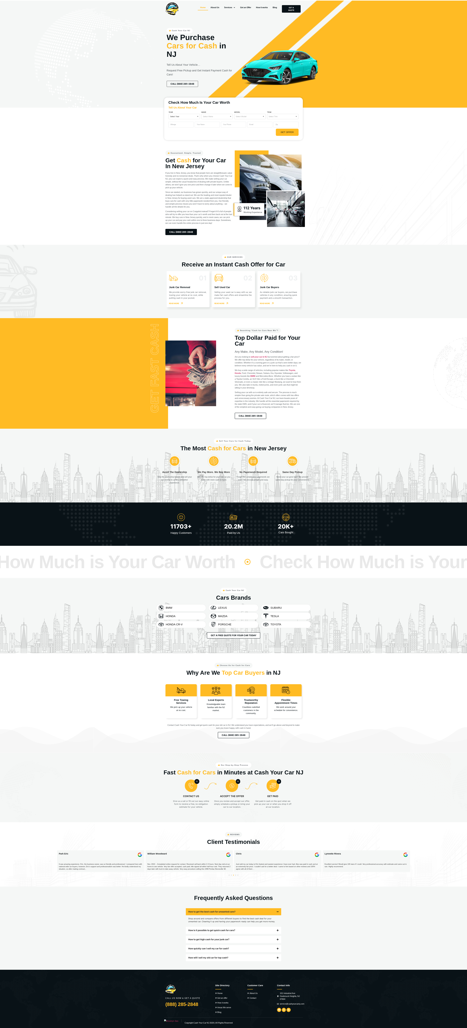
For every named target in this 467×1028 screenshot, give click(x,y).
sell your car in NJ (259, 357)
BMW (252, 376)
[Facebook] (279, 1010)
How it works (262, 7)
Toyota (292, 370)
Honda (238, 373)
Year (171, 112)
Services (228, 7)
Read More (174, 303)
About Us (215, 7)
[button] (50, 861)
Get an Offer (245, 7)
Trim (269, 112)
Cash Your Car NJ (201, 1023)
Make (203, 112)
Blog (275, 7)
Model (237, 112)
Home (203, 7)
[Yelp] (284, 1010)
